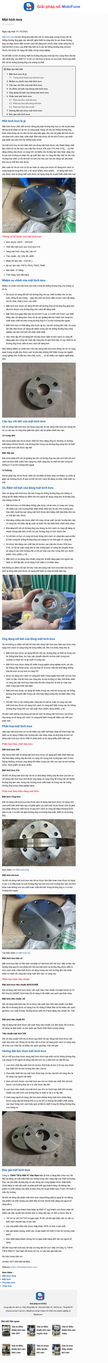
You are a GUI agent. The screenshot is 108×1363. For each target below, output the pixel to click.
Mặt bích (6, 1279)
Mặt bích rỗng (22, 870)
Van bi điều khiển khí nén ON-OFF (18, 1330)
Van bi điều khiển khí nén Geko (69, 1330)
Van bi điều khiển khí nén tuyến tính (43, 1330)
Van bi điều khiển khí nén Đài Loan (18, 1349)
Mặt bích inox (8, 37)
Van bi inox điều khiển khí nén (67, 1349)
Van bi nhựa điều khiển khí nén (43, 1349)
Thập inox (7, 1286)
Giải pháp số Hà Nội (38, 1304)
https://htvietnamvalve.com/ (24, 1267)
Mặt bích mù (25, 953)
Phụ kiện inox (8, 1282)
